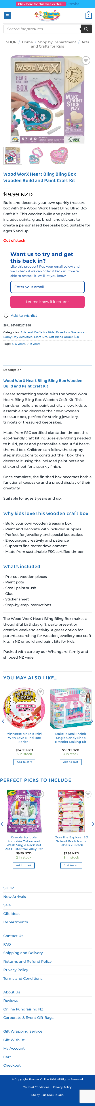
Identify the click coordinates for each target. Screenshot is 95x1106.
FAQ (7, 944)
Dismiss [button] (72, 4)
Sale (7, 905)
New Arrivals (14, 897)
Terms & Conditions (36, 1087)
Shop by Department (57, 42)
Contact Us (13, 936)
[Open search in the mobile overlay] (47, 29)
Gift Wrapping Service (22, 1031)
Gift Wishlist (14, 1040)
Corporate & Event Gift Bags (28, 1018)
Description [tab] (12, 370)
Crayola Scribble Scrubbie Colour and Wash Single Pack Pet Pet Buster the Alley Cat (24, 843)
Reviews (10, 1001)
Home (27, 42)
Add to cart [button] (24, 761)
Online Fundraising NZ (23, 1009)
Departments (15, 922)
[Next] (84, 99)
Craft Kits (40, 337)
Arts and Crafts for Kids (60, 44)
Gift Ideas (11, 914)
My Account (14, 1048)
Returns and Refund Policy (27, 961)
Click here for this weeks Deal (40, 4)
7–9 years (33, 343)
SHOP (11, 42)
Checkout (12, 1065)
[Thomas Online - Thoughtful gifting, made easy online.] (48, 15)
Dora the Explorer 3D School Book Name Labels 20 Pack (71, 841)
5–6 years (18, 343)
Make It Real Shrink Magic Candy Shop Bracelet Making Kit (70, 737)
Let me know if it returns (47, 302)
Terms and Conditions (22, 978)
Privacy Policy (15, 970)
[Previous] (11, 99)
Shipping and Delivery (23, 953)
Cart (7, 1057)
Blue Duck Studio (51, 1094)
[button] (7, 15)
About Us (11, 992)
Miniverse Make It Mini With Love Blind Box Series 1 (24, 737)
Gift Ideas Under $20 (64, 337)
